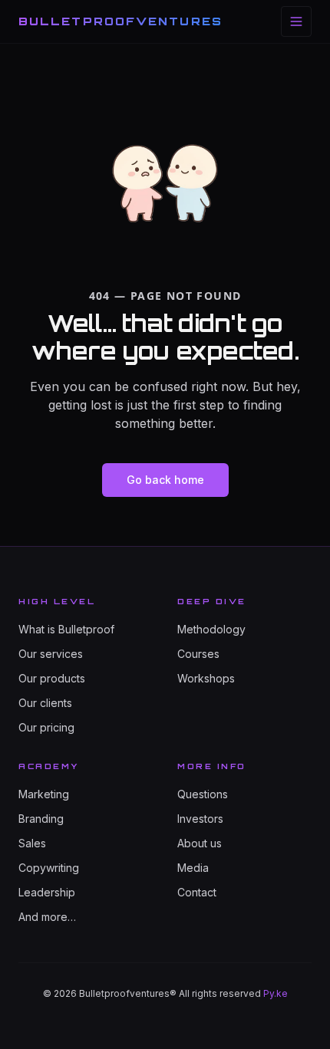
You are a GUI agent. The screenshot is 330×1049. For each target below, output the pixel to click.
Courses (198, 653)
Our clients (45, 702)
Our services (50, 653)
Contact (196, 892)
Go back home (165, 479)
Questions (202, 794)
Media (193, 867)
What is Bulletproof (66, 629)
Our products (51, 678)
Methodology (211, 629)
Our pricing (46, 727)
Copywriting (48, 867)
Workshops (206, 678)
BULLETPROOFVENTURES (120, 21)
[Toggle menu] (296, 21)
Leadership (46, 892)
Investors (200, 818)
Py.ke (275, 993)
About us (199, 843)
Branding (41, 818)
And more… (47, 916)
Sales (32, 843)
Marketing (43, 794)
